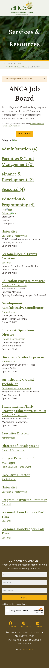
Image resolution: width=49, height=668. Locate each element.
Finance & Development (13, 339)
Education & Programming (14, 235)
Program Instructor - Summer (24, 500)
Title (4, 209)
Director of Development (20, 446)
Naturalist (9, 231)
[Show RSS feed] (14, 140)
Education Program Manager (23, 281)
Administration (20, 148)
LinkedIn (38, 627)
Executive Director (16, 433)
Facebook (12, 627)
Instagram (26, 627)
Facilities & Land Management (16, 388)
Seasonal (13, 189)
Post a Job (24, 133)
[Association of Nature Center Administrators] (22, 7)
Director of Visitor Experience (24, 357)
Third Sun (28, 650)
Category (6, 213)
